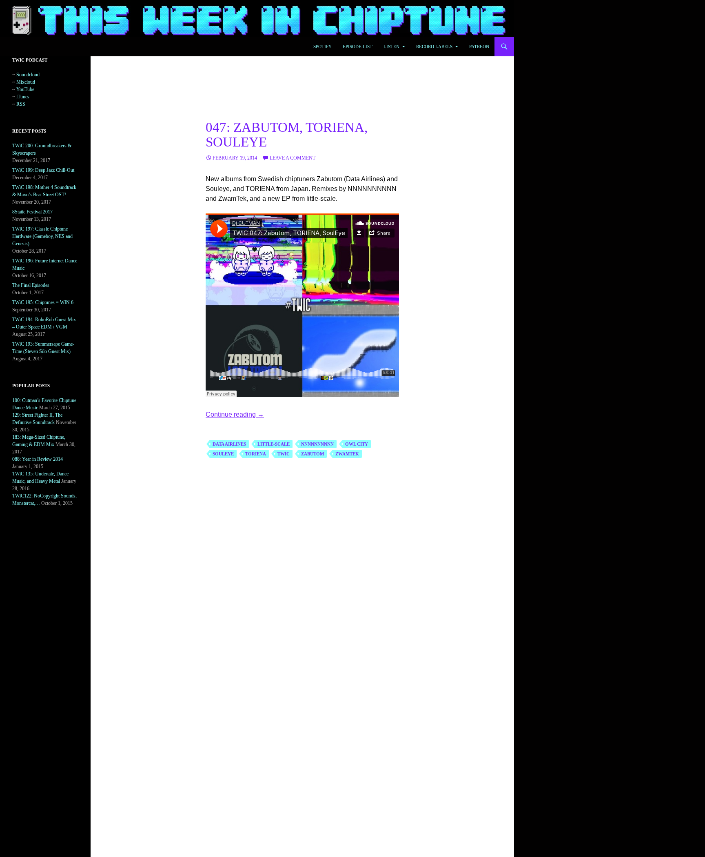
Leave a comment (292, 158)
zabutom (312, 453)
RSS (20, 104)
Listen (391, 46)
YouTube (25, 89)
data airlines (229, 444)
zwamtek (347, 453)
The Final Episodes (30, 285)
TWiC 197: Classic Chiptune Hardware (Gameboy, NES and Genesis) (42, 236)
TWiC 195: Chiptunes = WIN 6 (42, 302)
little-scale (273, 444)
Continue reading (235, 414)
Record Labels (434, 46)
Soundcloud (28, 75)
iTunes (22, 97)
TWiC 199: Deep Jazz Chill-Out (43, 170)
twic (283, 453)
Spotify (322, 46)
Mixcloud (25, 82)
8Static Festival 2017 (32, 212)
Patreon (479, 46)
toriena (255, 453)
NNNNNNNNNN (317, 444)
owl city (356, 444)
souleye (223, 453)
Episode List (357, 46)
